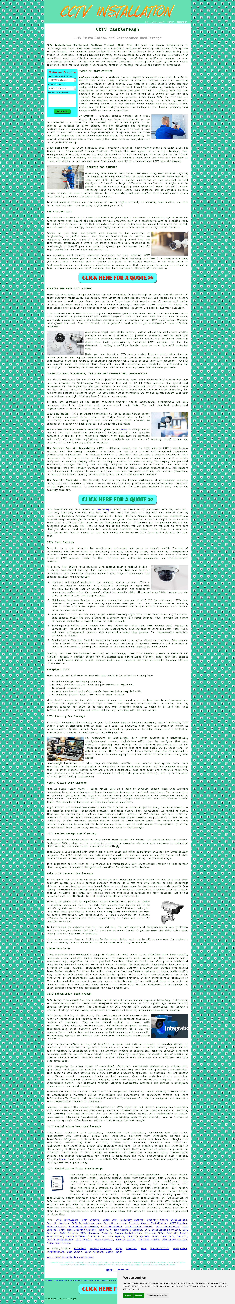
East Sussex (74, 1252)
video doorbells (64, 981)
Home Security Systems (81, 1230)
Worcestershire (159, 1248)
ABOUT (161, 22)
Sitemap (49, 1280)
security (161, 1092)
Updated (78, 1280)
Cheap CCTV (110, 1220)
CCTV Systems (90, 1220)
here (62, 1159)
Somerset (131, 1248)
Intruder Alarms (148, 1240)
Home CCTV (105, 1230)
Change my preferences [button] (157, 1295)
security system (57, 883)
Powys (119, 1248)
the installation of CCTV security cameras (96, 1201)
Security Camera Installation (167, 1220)
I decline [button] (138, 1295)
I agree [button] (128, 1295)
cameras (140, 80)
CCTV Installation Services (162, 1230)
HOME (146, 22)
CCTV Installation (167, 1226)
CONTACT (170, 22)
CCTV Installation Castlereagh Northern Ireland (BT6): (85, 45)
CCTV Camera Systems (139, 1226)
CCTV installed (174, 1146)
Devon (119, 1252)
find (57, 1133)
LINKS (154, 22)
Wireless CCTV (154, 1233)
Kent (143, 1248)
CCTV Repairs (178, 1223)
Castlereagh (103, 509)
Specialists (88, 1280)
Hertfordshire (55, 1252)
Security (52, 548)
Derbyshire (180, 1248)
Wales (109, 1252)
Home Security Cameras (111, 1223)
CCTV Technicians (67, 1220)
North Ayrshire (94, 1252)
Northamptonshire (101, 1248)
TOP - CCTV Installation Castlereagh (70, 1257)
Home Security (56, 1226)
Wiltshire (80, 1248)
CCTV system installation (111, 840)
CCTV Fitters (68, 1233)
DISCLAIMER (182, 22)
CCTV (146, 148)
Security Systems (58, 1223)
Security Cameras (132, 1220)
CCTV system (136, 227)
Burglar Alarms (125, 1240)
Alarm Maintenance (58, 1243)
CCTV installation (152, 532)
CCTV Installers (111, 1226)
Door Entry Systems (174, 1240)
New (71, 1280)
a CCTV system (171, 100)
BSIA (124, 429)
